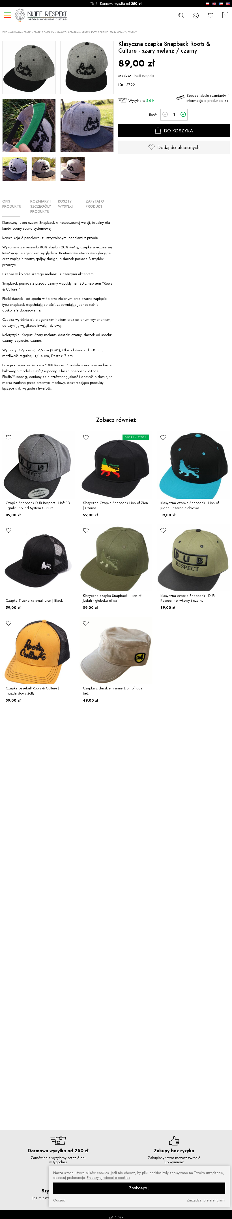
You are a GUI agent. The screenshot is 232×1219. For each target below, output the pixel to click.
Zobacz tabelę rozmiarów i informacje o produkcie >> (207, 98)
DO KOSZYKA (177, 130)
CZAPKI (27, 32)
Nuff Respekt (144, 76)
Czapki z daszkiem (44, 32)
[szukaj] (181, 15)
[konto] (195, 15)
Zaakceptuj (139, 1188)
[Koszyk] (225, 15)
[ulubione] (8, 437)
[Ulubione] (210, 15)
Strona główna (12, 32)
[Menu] (7, 15)
